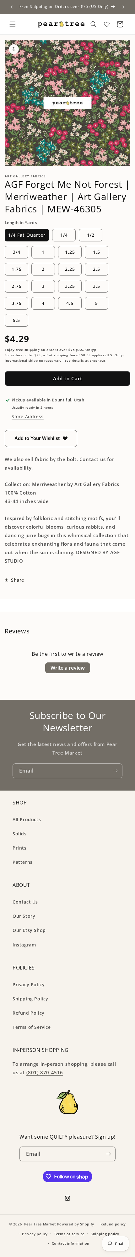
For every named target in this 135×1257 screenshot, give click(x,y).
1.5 (96, 252)
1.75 (17, 269)
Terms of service (69, 1233)
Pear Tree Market (40, 1224)
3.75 (17, 303)
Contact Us (25, 902)
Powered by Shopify (75, 1224)
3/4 (16, 252)
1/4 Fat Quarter (27, 235)
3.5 (96, 286)
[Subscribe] (115, 770)
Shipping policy (105, 1233)
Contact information (70, 1243)
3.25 (70, 286)
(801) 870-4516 (44, 1072)
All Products (27, 819)
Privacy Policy (29, 984)
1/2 (90, 235)
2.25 (70, 269)
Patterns (23, 862)
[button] (12, 24)
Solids (20, 834)
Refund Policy (29, 1013)
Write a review (68, 667)
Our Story (24, 916)
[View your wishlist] (107, 24)
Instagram (24, 945)
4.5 (69, 303)
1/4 (64, 235)
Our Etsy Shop (29, 930)
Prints (20, 848)
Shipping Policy (30, 999)
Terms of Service (32, 1027)
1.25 (70, 252)
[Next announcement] (123, 7)
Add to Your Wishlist (37, 438)
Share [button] (17, 580)
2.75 (17, 286)
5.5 (16, 320)
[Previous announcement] (12, 7)
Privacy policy (35, 1233)
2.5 (96, 269)
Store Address (28, 416)
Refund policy (113, 1224)
